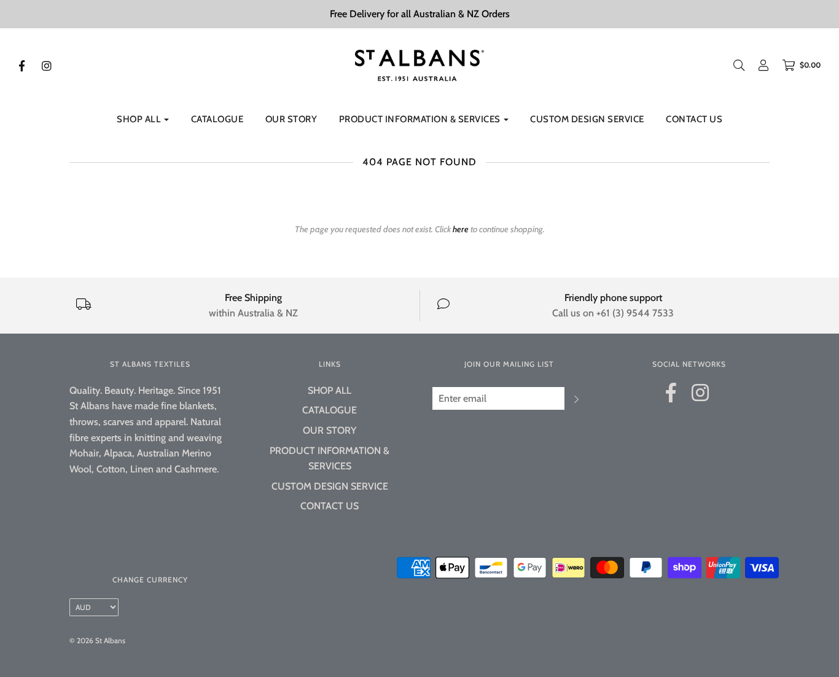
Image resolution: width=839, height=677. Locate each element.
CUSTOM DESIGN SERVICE (587, 119)
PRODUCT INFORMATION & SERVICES (329, 458)
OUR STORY (291, 119)
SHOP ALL (329, 390)
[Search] (738, 65)
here (461, 229)
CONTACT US (694, 119)
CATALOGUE (217, 119)
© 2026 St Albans (97, 640)
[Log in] (757, 65)
